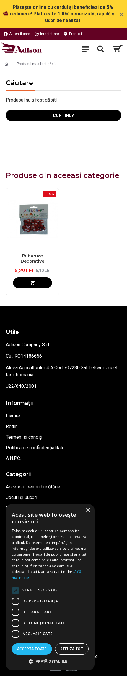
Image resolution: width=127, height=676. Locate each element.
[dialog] (50, 587)
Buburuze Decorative (32, 258)
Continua (63, 115)
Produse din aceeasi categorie (62, 175)
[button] (50, 661)
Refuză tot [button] (71, 648)
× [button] (88, 510)
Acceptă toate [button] (32, 648)
